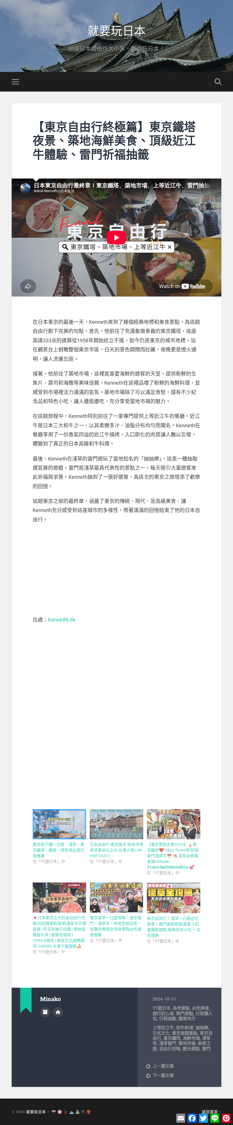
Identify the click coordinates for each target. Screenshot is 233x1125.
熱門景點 (184, 1013)
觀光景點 (191, 1048)
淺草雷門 (167, 1043)
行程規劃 (167, 1018)
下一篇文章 (163, 1075)
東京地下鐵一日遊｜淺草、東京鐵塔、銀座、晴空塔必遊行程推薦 (58, 850)
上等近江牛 (163, 1027)
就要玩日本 (117, 30)
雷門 (206, 1048)
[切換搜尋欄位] (218, 81)
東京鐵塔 (171, 1038)
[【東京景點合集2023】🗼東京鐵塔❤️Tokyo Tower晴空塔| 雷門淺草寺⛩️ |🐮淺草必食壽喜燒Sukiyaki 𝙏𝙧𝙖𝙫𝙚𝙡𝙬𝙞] (173, 824)
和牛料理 (184, 1027)
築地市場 (186, 1043)
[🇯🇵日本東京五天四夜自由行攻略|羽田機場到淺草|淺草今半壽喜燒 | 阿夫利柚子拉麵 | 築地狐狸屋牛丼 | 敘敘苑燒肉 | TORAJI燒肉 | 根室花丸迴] (59, 897)
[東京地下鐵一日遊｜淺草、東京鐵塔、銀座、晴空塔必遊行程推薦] (59, 824)
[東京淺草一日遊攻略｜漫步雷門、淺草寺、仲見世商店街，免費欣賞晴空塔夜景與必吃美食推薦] (116, 897)
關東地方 (186, 1018)
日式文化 (161, 1033)
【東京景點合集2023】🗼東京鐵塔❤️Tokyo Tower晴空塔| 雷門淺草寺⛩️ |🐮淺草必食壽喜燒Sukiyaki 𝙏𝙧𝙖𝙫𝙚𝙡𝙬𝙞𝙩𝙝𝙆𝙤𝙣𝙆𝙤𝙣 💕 (173, 855)
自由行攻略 (169, 1048)
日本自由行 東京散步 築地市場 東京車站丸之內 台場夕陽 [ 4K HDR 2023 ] (116, 850)
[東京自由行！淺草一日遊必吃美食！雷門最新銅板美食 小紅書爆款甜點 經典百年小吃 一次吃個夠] (173, 897)
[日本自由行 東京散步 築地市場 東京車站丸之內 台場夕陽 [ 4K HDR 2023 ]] (116, 824)
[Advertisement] (116, 570)
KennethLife (62, 620)
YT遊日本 (161, 1008)
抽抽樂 (201, 1027)
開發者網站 (58, 1012)
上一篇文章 (163, 1066)
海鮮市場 (191, 1038)
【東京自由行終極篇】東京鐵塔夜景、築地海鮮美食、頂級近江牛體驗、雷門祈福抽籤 (114, 140)
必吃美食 (200, 1008)
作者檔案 (45, 1012)
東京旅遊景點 (184, 1033)
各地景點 (181, 1008)
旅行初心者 (163, 1013)
